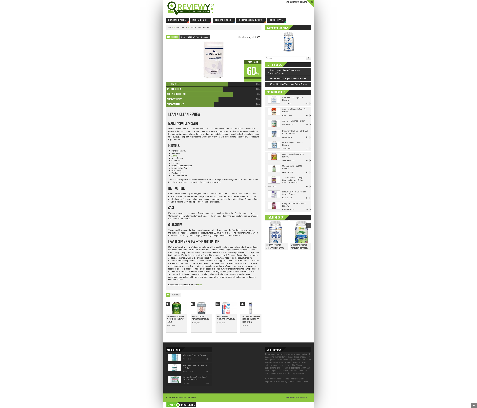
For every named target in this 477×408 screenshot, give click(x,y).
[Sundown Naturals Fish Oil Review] (274, 111)
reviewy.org (181, 397)
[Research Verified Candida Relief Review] (276, 233)
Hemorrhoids (181, 27)
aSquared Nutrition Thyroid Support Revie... (301, 247)
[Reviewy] (191, 7)
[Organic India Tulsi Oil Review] (274, 168)
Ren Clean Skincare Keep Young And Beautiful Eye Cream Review (251, 319)
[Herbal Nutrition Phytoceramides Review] (201, 308)
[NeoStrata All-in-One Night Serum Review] (274, 194)
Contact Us (303, 2)
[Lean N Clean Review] (213, 58)
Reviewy (199, 285)
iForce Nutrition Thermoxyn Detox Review (226, 318)
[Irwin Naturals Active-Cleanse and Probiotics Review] (176, 308)
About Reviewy (294, 2)
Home (287, 2)
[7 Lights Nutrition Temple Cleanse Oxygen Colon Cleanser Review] (274, 179)
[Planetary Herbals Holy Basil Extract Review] (274, 133)
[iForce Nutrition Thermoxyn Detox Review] (226, 308)
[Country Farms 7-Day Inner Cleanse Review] (174, 379)
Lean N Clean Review (199, 27)
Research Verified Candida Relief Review (275, 247)
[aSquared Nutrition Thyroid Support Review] (301, 233)
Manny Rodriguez (202, 37)
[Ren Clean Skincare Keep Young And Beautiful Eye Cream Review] (250, 308)
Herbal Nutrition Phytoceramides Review (200, 318)
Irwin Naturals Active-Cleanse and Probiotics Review (175, 319)
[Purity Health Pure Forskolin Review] (274, 205)
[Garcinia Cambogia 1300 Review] (274, 156)
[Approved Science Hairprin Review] (174, 367)
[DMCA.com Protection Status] (181, 404)
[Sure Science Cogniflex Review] (274, 99)
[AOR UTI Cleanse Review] (274, 123)
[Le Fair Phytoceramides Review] (274, 144)
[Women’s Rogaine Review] (174, 357)
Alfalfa (174, 155)
